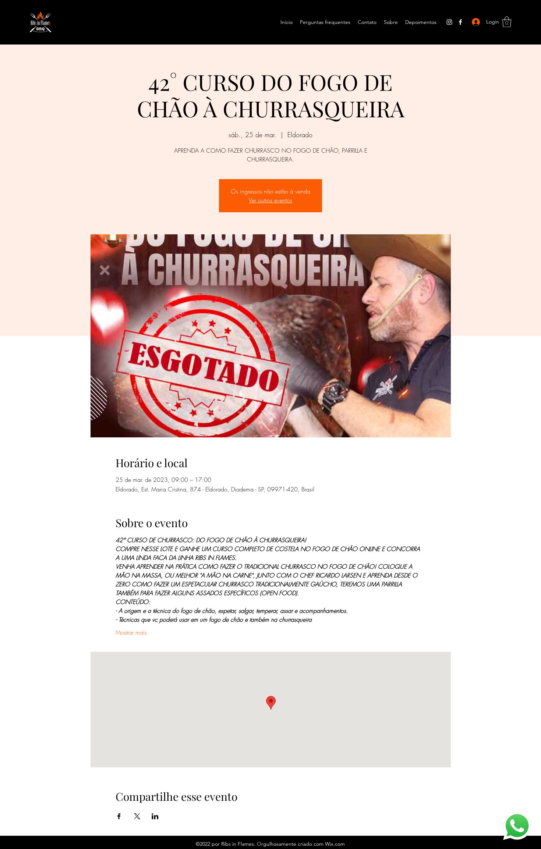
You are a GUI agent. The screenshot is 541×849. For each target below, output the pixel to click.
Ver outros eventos (270, 200)
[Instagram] (449, 22)
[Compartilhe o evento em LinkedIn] (155, 816)
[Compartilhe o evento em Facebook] (119, 816)
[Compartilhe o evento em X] (137, 816)
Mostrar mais (131, 632)
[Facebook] (460, 22)
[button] (506, 22)
